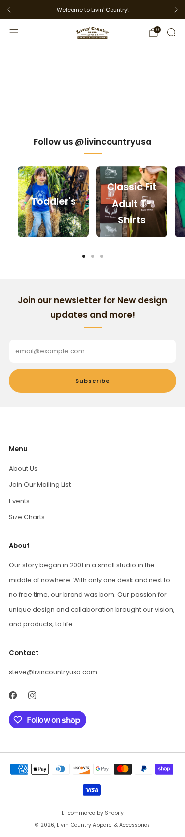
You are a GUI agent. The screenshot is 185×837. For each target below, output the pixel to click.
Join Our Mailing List (40, 484)
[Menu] (14, 32)
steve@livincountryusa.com (53, 672)
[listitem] (92, 10)
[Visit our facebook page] (12, 695)
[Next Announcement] (176, 10)
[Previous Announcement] (9, 10)
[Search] (171, 32)
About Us (23, 468)
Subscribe (92, 381)
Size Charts (27, 517)
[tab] (83, 256)
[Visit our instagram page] (31, 695)
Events (19, 501)
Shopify (114, 813)
